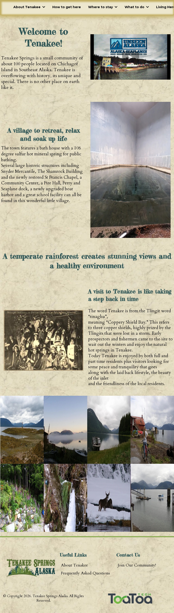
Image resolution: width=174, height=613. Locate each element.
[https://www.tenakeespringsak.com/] (30, 568)
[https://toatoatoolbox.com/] (130, 598)
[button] (43, 7)
